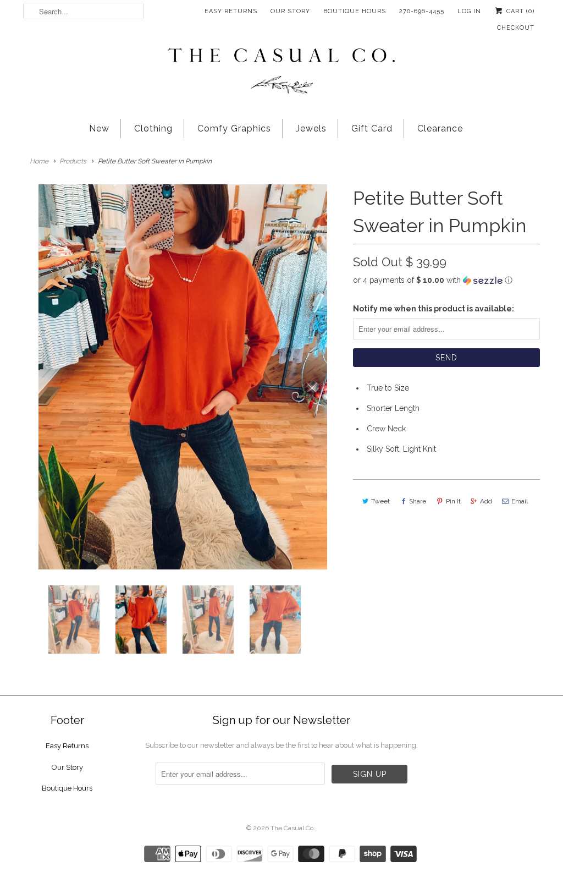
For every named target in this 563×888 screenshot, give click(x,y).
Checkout (515, 27)
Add (486, 501)
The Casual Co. (293, 828)
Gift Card (372, 128)
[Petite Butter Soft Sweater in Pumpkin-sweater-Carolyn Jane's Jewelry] (182, 376)
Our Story (290, 11)
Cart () (519, 11)
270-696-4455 (421, 11)
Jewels (311, 128)
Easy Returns (231, 11)
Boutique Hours (354, 11)
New (99, 128)
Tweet (380, 501)
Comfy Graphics (234, 128)
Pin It (453, 501)
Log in (469, 11)
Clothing (153, 128)
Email (519, 501)
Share (417, 501)
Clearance (440, 128)
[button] (446, 280)
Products (72, 161)
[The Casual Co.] (281, 72)
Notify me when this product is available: (433, 308)
